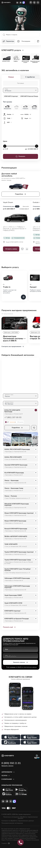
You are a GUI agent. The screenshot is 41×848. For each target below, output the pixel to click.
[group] (6, 56)
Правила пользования (32, 840)
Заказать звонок (19, 662)
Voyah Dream (8, 202)
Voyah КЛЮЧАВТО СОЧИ (14, 242)
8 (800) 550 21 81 (11, 763)
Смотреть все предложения (11, 346)
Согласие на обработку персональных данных (17, 820)
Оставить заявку (11, 249)
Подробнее (19, 194)
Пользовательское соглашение (12, 823)
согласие (12, 667)
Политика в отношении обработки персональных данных (20, 817)
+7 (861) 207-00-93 (12, 417)
